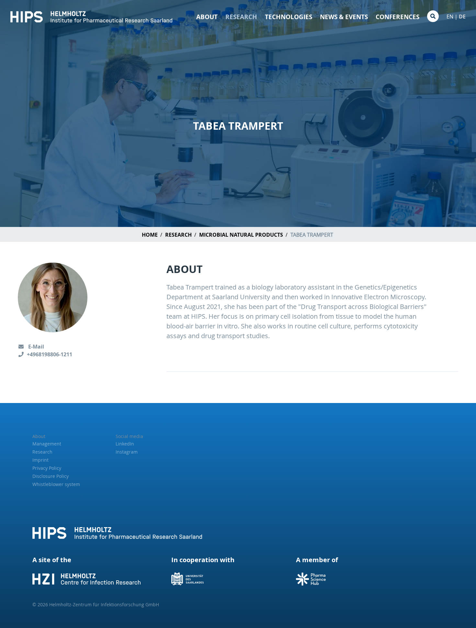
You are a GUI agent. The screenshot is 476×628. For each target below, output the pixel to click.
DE (462, 16)
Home (150, 234)
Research (241, 17)
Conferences (397, 17)
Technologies (288, 17)
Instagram (127, 452)
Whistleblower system (56, 484)
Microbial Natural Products (241, 234)
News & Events (344, 17)
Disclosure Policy (50, 476)
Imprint (40, 460)
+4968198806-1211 (49, 354)
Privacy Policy (46, 468)
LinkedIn (125, 444)
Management (46, 444)
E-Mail (35, 346)
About (207, 17)
